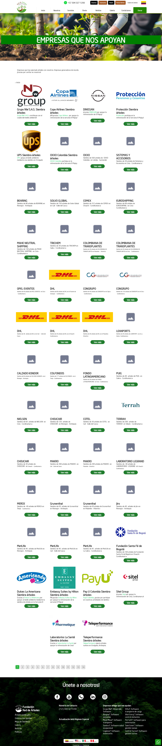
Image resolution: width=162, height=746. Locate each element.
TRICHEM (55, 243)
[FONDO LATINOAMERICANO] (97, 359)
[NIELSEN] (31, 405)
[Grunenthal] (64, 490)
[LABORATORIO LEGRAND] (130, 447)
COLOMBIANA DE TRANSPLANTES (92, 244)
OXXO (86, 155)
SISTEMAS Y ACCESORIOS (123, 156)
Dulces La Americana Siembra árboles (28, 593)
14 (83, 667)
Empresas (94, 3)
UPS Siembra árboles (28, 155)
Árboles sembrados (23, 714)
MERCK (21, 503)
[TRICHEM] (64, 229)
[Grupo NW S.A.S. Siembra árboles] (31, 96)
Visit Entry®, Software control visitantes (134, 715)
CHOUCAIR (56, 418)
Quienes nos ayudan (23, 718)
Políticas (18, 731)
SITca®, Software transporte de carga (133, 710)
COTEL (86, 418)
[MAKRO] (64, 447)
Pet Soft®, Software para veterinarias (135, 721)
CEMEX (87, 200)
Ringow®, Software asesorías (111, 715)
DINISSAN (88, 109)
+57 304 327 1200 (76, 2)
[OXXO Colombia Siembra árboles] (64, 141)
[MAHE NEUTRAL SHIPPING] (31, 229)
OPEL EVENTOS (25, 288)
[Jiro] (130, 490)
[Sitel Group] (130, 578)
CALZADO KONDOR (27, 373)
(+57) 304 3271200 (68, 709)
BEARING (22, 200)
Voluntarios (103, 3)
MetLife (21, 545)
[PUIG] (130, 359)
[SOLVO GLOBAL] (64, 187)
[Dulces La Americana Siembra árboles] (31, 578)
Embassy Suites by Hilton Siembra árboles (64, 593)
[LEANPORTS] (130, 317)
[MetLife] (31, 532)
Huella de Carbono (133, 3)
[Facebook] (57, 699)
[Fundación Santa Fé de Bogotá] (130, 532)
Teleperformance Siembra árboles (92, 638)
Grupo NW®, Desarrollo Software (112, 710)
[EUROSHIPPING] (130, 187)
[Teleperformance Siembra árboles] (97, 623)
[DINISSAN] (97, 96)
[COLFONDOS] (64, 359)
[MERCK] (31, 490)
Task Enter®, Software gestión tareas (134, 726)
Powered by (76, 745)
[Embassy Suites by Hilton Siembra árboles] (64, 578)
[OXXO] (97, 141)
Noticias (18, 728)
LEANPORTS (123, 330)
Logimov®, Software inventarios (111, 732)
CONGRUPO (89, 288)
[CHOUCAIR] (64, 405)
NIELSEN (22, 418)
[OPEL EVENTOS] (31, 275)
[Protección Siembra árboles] (130, 96)
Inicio (18, 82)
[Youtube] (69, 699)
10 (63, 667)
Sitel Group (122, 591)
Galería (18, 725)
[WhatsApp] (81, 699)
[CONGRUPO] (97, 275)
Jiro (118, 503)
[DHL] (64, 275)
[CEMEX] (97, 187)
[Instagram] (104, 699)
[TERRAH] (130, 405)
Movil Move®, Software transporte (112, 721)
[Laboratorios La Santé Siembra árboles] (64, 623)
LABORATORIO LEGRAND (130, 461)
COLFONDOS (57, 373)
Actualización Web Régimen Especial (74, 719)
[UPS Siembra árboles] (31, 141)
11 (68, 667)
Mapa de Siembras (22, 721)
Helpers (111, 3)
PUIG (119, 373)
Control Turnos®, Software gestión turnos (136, 732)
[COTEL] (97, 405)
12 (73, 667)
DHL (52, 288)
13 (78, 667)
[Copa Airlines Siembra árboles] (64, 96)
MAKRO (54, 461)
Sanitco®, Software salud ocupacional (113, 726)
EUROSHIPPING (124, 200)
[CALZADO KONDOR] (31, 359)
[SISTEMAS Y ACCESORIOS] (130, 141)
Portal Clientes (120, 3)
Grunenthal (56, 503)
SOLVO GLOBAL (58, 200)
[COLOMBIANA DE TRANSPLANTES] (97, 229)
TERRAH (121, 418)
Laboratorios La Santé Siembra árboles (62, 638)
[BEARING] (31, 187)
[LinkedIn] (93, 699)
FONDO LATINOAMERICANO (94, 375)
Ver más (31, 123)
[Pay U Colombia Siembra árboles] (97, 578)
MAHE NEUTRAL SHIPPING (26, 244)
